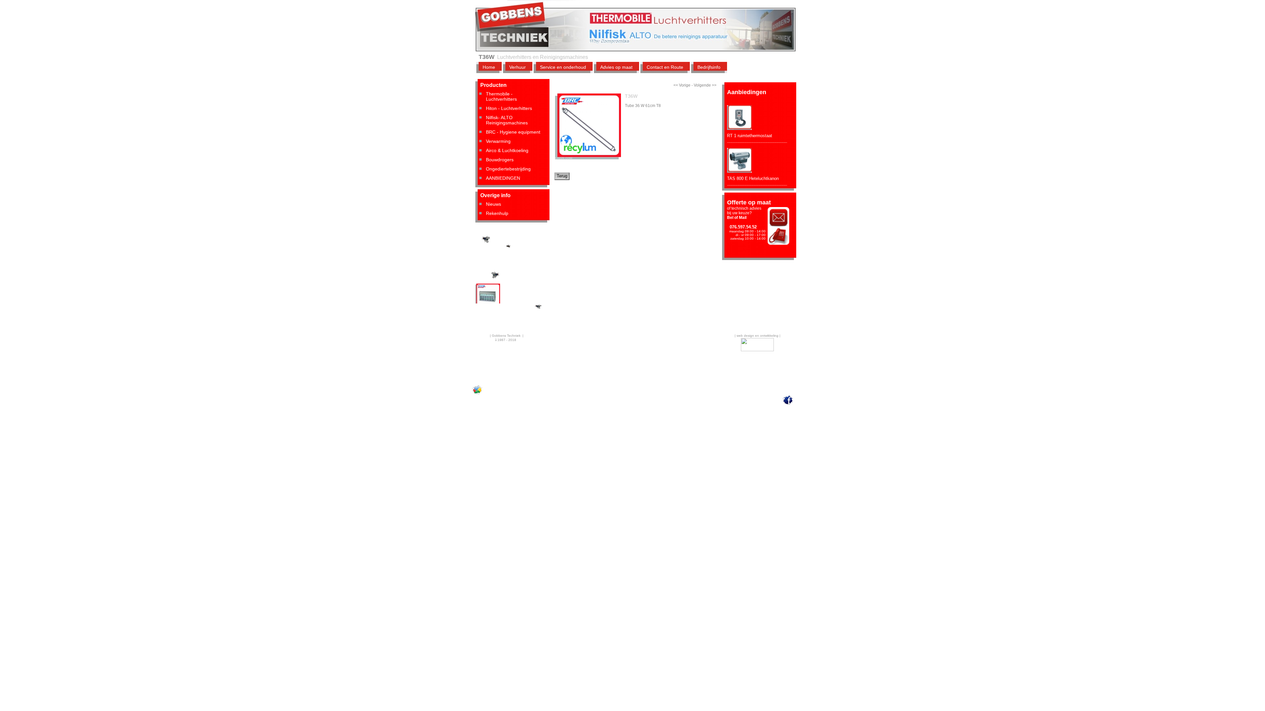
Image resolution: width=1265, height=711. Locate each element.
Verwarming (498, 141)
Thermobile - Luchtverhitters (501, 96)
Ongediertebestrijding (508, 168)
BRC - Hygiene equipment (513, 132)
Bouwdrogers (500, 159)
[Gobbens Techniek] (477, 394)
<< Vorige (681, 85)
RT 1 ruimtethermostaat (749, 125)
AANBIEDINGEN (503, 178)
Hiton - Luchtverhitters (509, 108)
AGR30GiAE (487, 248)
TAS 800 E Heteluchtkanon (753, 168)
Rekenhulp (497, 213)
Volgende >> (705, 85)
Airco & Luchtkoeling (507, 150)
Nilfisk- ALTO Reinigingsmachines (507, 120)
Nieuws (493, 204)
